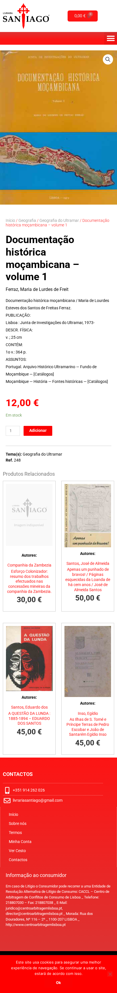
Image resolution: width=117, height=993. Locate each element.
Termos (15, 832)
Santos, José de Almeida (87, 563)
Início (10, 220)
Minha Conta (20, 841)
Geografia (27, 220)
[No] (110, 974)
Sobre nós (17, 823)
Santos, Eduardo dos (29, 707)
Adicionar (38, 430)
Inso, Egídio (88, 713)
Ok (58, 982)
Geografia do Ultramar (59, 220)
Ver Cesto (17, 850)
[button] (110, 38)
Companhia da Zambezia (29, 565)
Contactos (18, 859)
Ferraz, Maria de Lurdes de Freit (37, 289)
